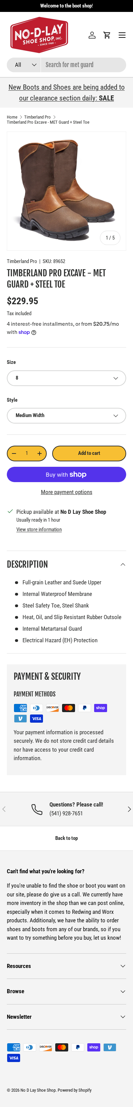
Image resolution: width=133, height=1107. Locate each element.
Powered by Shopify (74, 1090)
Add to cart (89, 453)
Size (11, 362)
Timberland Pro (37, 117)
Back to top (66, 838)
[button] (107, 35)
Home (12, 117)
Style (12, 400)
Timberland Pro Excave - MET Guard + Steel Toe (48, 122)
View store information (39, 529)
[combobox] (66, 65)
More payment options (66, 492)
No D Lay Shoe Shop (38, 1090)
